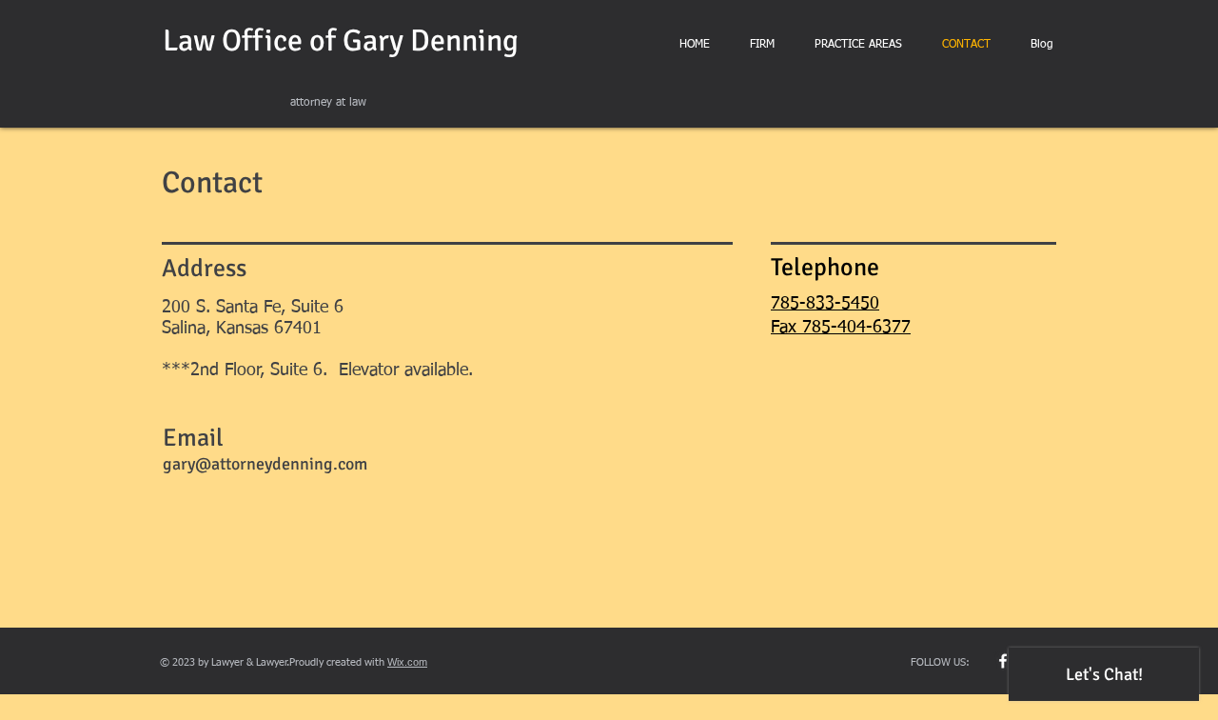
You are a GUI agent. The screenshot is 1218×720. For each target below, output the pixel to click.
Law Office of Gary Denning (341, 40)
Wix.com (407, 662)
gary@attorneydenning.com (265, 463)
